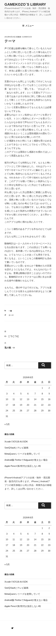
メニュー (29, 25)
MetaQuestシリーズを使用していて (22, 453)
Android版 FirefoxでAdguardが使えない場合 (26, 460)
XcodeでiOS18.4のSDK (16, 441)
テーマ (11, 315)
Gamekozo (27, 37)
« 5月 (7, 424)
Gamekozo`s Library (25, 4)
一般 (10, 311)
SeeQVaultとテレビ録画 (16, 447)
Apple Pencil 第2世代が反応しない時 (22, 466)
